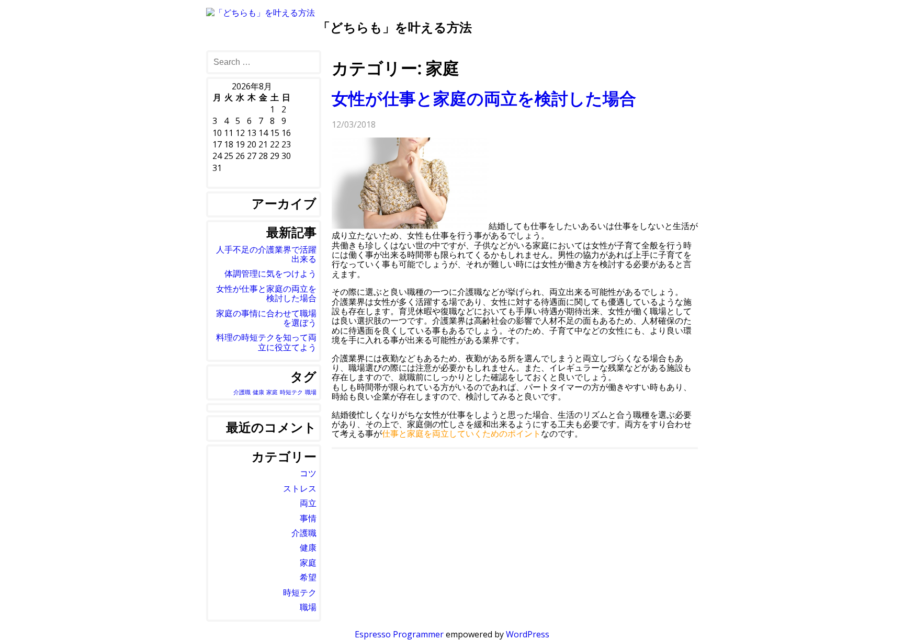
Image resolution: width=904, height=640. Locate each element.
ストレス (300, 488)
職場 (311, 392)
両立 (308, 503)
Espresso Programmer (399, 634)
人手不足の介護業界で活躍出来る (266, 254)
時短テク (291, 392)
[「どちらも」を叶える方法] (260, 12)
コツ (308, 473)
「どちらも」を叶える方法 (395, 27)
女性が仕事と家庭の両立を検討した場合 (484, 98)
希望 (308, 577)
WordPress (527, 634)
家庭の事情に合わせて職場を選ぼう (266, 317)
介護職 (242, 392)
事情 (308, 518)
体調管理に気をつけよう (270, 273)
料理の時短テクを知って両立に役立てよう (266, 342)
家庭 (272, 392)
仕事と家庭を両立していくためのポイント (461, 433)
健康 (258, 392)
